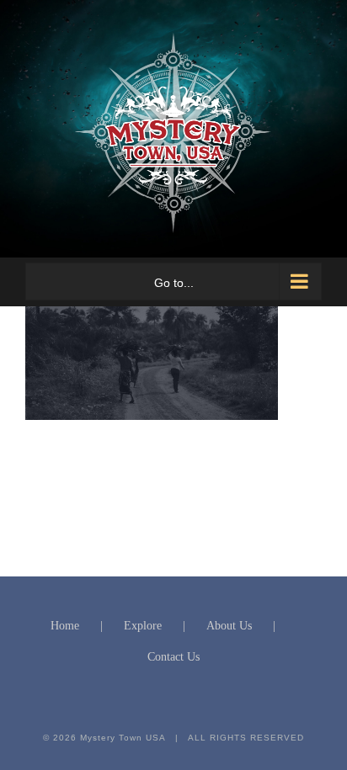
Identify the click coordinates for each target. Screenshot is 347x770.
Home (65, 625)
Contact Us (173, 657)
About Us (229, 625)
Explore (143, 625)
